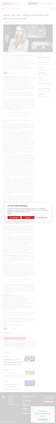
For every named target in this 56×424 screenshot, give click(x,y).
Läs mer (9, 213)
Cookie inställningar (42, 217)
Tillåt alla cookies (14, 217)
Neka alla (28, 217)
